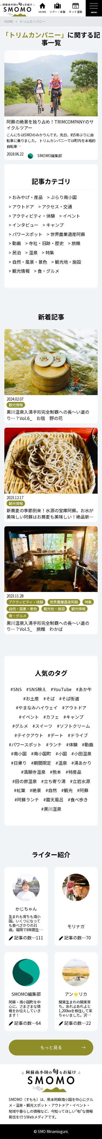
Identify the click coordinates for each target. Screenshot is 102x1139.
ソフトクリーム (75, 726)
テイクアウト (30, 735)
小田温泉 (82, 753)
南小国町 (42, 753)
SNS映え (37, 689)
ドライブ (79, 735)
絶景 (36, 790)
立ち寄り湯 (55, 781)
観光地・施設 (68, 261)
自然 (52, 790)
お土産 (32, 698)
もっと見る (51, 1047)
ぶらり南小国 (64, 197)
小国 (62, 753)
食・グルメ (48, 271)
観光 (68, 790)
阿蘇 (84, 790)
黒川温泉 (52, 809)
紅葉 (21, 790)
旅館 (76, 243)
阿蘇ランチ (28, 799)
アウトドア (23, 206)
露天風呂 (54, 799)
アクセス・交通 (57, 206)
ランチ (55, 744)
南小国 (20, 753)
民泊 (16, 252)
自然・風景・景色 (29, 261)
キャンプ (55, 225)
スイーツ (43, 726)
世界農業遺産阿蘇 (67, 234)
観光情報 (21, 271)
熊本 (56, 772)
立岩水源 (81, 781)
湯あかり (82, 763)
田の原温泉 (26, 781)
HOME (8, 21)
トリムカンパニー (33, 21)
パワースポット (27, 234)
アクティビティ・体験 (33, 215)
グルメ (21, 726)
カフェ (52, 717)
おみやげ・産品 (27, 197)
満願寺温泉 (34, 772)
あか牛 (85, 689)
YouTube (62, 689)
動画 (16, 243)
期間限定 (42, 763)
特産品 (74, 772)
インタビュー (25, 225)
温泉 (33, 252)
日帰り (20, 763)
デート (56, 735)
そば (50, 698)
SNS (17, 689)
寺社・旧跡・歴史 (46, 243)
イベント (71, 215)
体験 (73, 744)
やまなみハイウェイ (38, 707)
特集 (49, 252)
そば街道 (70, 698)
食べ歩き (79, 799)
